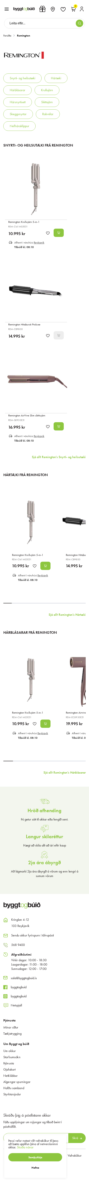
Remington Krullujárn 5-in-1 (24, 222)
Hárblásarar (17, 90)
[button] (6, 9)
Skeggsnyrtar (18, 114)
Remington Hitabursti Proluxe (24, 324)
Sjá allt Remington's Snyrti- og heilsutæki (59, 457)
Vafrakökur (75, 1155)
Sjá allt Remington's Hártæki (67, 614)
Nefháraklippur (19, 126)
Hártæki (56, 78)
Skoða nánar (25, 1147)
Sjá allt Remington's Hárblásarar (64, 772)
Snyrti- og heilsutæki (22, 78)
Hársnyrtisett (17, 102)
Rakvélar (47, 114)
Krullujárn (47, 90)
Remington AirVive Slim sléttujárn (26, 415)
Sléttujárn (47, 102)
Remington (23, 35)
